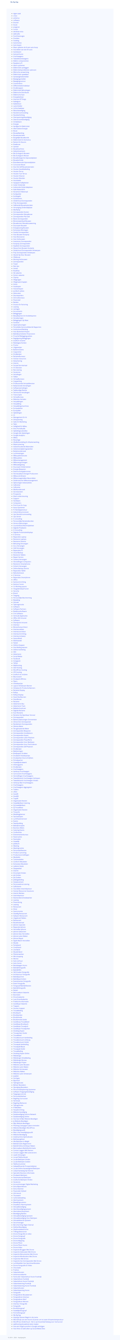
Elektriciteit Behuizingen (21, 90)
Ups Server (17, 517)
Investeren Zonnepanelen (22, 241)
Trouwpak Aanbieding (21, 1044)
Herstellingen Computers (22, 562)
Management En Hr (20, 417)
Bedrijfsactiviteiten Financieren (24, 334)
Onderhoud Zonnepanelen (22, 201)
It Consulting (17, 530)
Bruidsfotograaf (18, 1308)
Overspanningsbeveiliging (22, 117)
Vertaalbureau (18, 397)
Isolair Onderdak (19, 185)
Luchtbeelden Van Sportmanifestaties (26, 1263)
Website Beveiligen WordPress (24, 1128)
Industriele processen (21, 512)
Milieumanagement (20, 460)
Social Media (17, 656)
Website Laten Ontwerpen (22, 1074)
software (16, 20)
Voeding (16, 41)
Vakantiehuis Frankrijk (21, 1279)
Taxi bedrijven (18, 817)
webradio (16, 34)
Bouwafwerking (18, 133)
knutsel (15, 23)
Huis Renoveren (19, 237)
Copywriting (17, 381)
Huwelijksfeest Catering (21, 803)
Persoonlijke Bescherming (22, 598)
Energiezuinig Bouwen (21, 228)
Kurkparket (17, 194)
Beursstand (17, 677)
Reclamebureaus (19, 356)
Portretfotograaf (19, 1313)
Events (15, 821)
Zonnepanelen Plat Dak (21, 217)
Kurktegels (17, 196)
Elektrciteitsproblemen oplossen (24, 70)
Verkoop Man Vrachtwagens (23, 783)
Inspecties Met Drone (20, 1259)
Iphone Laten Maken (20, 936)
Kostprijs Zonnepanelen (21, 244)
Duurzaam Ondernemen (22, 467)
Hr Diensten (17, 368)
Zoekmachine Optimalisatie (23, 1137)
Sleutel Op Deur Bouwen (22, 255)
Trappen (16, 1006)
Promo (15, 345)
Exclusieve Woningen (20, 230)
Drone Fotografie (19, 1238)
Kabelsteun (17, 104)
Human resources (19, 359)
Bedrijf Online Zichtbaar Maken (24, 1146)
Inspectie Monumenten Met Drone (25, 1254)
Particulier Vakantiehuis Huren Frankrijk (27, 1277)
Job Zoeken (17, 877)
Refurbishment (18, 573)
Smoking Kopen (18, 1031)
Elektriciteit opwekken (21, 74)
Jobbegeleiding (18, 880)
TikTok (15, 663)
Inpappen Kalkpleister (21, 183)
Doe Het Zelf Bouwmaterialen (23, 167)
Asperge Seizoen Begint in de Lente (25, 1317)
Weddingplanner (19, 814)
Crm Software (18, 614)
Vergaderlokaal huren (21, 589)
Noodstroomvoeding (20, 113)
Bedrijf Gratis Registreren (22, 1144)
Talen (15, 424)
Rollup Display (18, 695)
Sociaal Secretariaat (20, 365)
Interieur (16, 625)
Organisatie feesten (20, 801)
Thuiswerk (17, 1196)
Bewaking (16, 600)
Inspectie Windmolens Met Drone (25, 1256)
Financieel (16, 300)
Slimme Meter (18, 726)
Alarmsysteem (18, 1200)
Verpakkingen (18, 401)
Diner (15, 909)
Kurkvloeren (17, 198)
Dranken (16, 38)
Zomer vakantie (18, 275)
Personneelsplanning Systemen (24, 1089)
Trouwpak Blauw (19, 1047)
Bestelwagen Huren (20, 965)
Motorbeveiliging (19, 110)
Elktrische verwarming (21, 72)
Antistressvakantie (19, 1274)
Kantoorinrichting (19, 582)
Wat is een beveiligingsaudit (23, 1132)
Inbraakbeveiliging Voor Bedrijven (25, 1218)
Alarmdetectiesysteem (21, 1211)
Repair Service (18, 557)
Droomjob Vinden (19, 873)
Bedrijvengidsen (19, 1139)
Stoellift (16, 796)
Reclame (16, 701)
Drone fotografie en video (22, 1234)
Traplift (15, 798)
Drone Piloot (17, 1243)
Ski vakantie (17, 273)
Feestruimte (17, 837)
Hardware (16, 501)
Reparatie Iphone (19, 927)
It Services (16, 575)
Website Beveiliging (20, 1135)
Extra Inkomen (18, 1189)
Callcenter (16, 485)
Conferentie (17, 832)
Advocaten (17, 293)
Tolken (15, 377)
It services (16, 535)
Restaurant (17, 907)
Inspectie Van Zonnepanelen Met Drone (27, 1261)
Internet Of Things (19, 99)
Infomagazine (18, 765)
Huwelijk (16, 841)
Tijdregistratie (18, 1083)
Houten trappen (19, 1008)
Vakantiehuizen (18, 1272)
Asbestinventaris (19, 151)
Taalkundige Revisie (20, 390)
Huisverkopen (18, 289)
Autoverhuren (18, 54)
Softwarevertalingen (20, 388)
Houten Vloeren (19, 176)
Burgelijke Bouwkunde (21, 138)
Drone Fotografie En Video (22, 1265)
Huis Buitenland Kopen (21, 332)
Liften (15, 792)
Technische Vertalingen (21, 392)
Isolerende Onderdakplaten (23, 187)
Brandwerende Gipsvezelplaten (24, 162)
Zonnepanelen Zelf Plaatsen (23, 747)
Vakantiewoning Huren (21, 1290)
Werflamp (16, 210)
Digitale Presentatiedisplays (23, 532)
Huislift (15, 794)
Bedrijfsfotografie (19, 968)
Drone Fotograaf (19, 1236)
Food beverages (19, 36)
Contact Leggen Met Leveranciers (25, 1153)
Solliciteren (17, 886)
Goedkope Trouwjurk (20, 1026)
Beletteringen (18, 751)
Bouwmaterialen (19, 135)
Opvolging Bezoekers (20, 1087)
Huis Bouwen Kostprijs (21, 235)
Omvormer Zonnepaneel (22, 722)
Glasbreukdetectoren (20, 1229)
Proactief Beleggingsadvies (22, 336)
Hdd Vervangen (18, 548)
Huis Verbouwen (19, 239)
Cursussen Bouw (19, 165)
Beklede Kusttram (19, 708)
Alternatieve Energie (20, 129)
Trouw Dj (16, 812)
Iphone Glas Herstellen (21, 934)
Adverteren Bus (18, 704)
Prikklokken (17, 1108)
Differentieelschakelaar (21, 86)
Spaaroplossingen (19, 325)
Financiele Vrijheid (19, 1191)
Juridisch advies (18, 291)
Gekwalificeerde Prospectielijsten (25, 1166)
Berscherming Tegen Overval (23, 1225)
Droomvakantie (18, 997)
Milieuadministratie (20, 456)
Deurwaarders (18, 295)
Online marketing (19, 650)
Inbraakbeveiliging (19, 1207)
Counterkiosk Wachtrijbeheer (23, 526)
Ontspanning (17, 420)
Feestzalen (17, 839)
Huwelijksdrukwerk (20, 762)
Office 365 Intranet (19, 618)
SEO (14, 652)
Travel (15, 264)
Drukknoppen (18, 88)
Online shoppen (19, 645)
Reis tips (16, 266)
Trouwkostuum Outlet (21, 1042)
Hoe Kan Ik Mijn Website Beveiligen (25, 1119)
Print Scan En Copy (20, 505)
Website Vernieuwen (20, 1069)
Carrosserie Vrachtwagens (22, 774)
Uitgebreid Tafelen (19, 918)
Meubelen (16, 857)
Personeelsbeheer (19, 1096)
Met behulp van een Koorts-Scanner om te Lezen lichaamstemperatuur (38, 1320)
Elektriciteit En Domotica (22, 140)
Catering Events (18, 830)
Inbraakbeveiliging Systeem (23, 1216)
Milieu (15, 438)
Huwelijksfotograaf (20, 1311)
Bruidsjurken (17, 1015)
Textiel (15, 643)
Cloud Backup (18, 553)
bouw (15, 25)
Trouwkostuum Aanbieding (22, 1038)
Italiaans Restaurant (20, 916)
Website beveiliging (20, 1112)
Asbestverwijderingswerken (23, 449)
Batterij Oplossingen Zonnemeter (25, 720)
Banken (16, 302)
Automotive (17, 43)
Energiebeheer (18, 97)
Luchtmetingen (18, 453)
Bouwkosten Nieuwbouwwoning (24, 223)
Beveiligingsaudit (19, 1130)
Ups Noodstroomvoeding (22, 514)
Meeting (16, 846)
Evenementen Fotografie (22, 981)
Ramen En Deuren (19, 142)
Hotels (15, 268)
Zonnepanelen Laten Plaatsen (23, 738)
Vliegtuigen (17, 280)
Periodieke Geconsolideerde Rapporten (27, 327)
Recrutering (17, 370)
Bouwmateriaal (18, 923)
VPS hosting (17, 672)
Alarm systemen (19, 65)
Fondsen (16, 323)
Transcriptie (17, 395)
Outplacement (18, 882)
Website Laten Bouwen (21, 1065)
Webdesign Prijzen (19, 1062)
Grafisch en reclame (20, 674)
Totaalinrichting (18, 1110)
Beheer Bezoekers (19, 1085)
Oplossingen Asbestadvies (22, 483)
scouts (15, 29)
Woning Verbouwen (20, 259)
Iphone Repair (18, 938)
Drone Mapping (18, 1241)
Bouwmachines (18, 149)
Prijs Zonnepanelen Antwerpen (24, 253)
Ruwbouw (16, 144)
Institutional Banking (20, 329)
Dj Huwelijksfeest (19, 805)
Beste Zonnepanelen (20, 219)
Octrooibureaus (19, 298)
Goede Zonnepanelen (21, 232)
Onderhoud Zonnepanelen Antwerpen (26, 250)
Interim (15, 363)
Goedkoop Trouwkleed (21, 1022)
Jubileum (16, 844)
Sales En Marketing (20, 422)
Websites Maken (19, 1071)
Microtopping (18, 956)
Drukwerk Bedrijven (20, 1175)
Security (16, 591)
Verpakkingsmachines (21, 406)
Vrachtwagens (18, 56)
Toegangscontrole (19, 1094)
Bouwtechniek (18, 160)
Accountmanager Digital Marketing (25, 1184)
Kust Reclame (18, 713)
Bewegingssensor (19, 81)
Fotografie (17, 1293)
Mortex (15, 959)
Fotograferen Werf (19, 1299)
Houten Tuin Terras (20, 174)
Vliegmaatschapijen (20, 282)
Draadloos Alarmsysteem (22, 1205)
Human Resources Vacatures (23, 891)
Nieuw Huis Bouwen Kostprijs (23, 248)
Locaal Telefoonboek (20, 1157)
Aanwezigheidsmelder (21, 77)
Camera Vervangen (20, 559)
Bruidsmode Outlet (20, 1020)
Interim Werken (18, 893)
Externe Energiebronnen (22, 471)
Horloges (16, 1078)
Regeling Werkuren (20, 1103)
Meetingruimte (18, 848)
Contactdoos (17, 83)
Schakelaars (17, 122)
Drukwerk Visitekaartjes (21, 756)
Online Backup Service (21, 568)
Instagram (17, 661)
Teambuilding (18, 823)
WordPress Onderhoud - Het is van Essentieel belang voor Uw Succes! (38, 1322)
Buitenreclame (18, 350)
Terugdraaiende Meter (21, 729)
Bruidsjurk (17, 1013)
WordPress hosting (20, 670)
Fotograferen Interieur (21, 1297)
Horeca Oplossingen (20, 523)
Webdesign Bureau (20, 1060)
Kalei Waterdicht (19, 189)
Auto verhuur (18, 961)
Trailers (16, 789)
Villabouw (16, 257)
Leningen (16, 309)
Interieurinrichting (19, 634)
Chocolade (17, 1268)
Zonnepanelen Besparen (22, 731)
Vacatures (16, 372)
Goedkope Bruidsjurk (20, 1024)
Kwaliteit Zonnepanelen (21, 246)
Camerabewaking (19, 1198)
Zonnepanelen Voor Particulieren (25, 744)
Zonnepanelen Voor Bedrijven (23, 742)
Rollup (15, 692)
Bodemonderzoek (19, 451)
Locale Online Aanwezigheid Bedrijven (26, 1168)
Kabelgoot (17, 101)
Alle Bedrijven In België (21, 1141)
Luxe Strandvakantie (20, 999)
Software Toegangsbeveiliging (23, 1092)
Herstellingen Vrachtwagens (23, 776)
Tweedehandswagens (20, 59)
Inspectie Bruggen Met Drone (23, 1250)
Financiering (17, 902)
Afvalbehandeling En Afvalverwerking (26, 442)
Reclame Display (19, 690)
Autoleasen (17, 52)
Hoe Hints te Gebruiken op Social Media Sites (29, 1329)
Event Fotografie (19, 983)
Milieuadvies (17, 458)
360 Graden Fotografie (21, 972)
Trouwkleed (17, 1035)
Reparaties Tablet (19, 571)
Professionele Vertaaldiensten (24, 383)
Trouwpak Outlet (19, 1049)
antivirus (16, 18)
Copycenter (17, 352)
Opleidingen (17, 413)
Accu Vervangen (19, 546)
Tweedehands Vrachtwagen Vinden (25, 780)
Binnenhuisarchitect (20, 627)
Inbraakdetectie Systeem (22, 1220)
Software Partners (19, 609)
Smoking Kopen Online (21, 1053)
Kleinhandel (17, 641)
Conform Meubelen (20, 862)
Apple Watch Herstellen (21, 941)
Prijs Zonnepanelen (20, 203)
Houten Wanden (19, 178)
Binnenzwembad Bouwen (22, 221)
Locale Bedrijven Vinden (21, 1159)
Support (16, 498)
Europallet (17, 411)
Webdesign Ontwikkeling (22, 1058)
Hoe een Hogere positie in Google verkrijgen (29, 1326)
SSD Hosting (17, 668)
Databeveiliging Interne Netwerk (24, 1114)
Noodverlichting (19, 115)
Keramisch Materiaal (20, 192)
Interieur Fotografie (20, 1304)
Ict (14, 415)
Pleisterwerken (18, 954)
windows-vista (18, 32)
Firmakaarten (18, 760)
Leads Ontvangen (19, 1155)
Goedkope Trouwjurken (21, 1029)
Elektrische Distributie (21, 92)
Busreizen (16, 995)
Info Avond (17, 1193)
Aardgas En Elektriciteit (21, 126)
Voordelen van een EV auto (22, 50)
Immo (15, 284)
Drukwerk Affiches (19, 679)
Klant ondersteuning (20, 496)
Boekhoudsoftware (20, 611)
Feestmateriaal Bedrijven (22, 1177)
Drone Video (17, 1247)
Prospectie (17, 494)
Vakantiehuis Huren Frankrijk (23, 1281)
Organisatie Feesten (20, 810)
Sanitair (16, 147)
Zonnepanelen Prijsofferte (22, 740)
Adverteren (17, 654)
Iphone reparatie (19, 925)
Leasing (16, 307)
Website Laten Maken (20, 1067)
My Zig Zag (14, 2)
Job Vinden (17, 875)
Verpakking (17, 404)
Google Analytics (19, 435)
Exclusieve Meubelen (20, 864)
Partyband (17, 945)
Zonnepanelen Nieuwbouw (22, 214)
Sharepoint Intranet (20, 623)
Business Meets (18, 828)
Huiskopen (17, 286)
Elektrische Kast (18, 95)
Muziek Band (17, 952)
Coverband (17, 947)
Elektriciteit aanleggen (21, 68)
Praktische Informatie (20, 1002)
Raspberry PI (17, 63)
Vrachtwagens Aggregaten (22, 787)
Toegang (16, 595)
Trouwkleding (18, 1011)
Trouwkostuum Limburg (21, 1040)
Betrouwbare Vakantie (21, 992)
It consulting (17, 519)
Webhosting (17, 665)
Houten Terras (18, 171)
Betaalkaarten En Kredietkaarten (24, 316)
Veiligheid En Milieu (20, 426)
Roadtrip (16, 271)
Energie (16, 124)
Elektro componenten (21, 61)
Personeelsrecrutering (21, 884)
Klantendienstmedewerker (22, 898)
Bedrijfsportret (18, 977)
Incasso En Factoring (20, 304)
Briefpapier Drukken (20, 753)
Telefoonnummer (19, 1164)
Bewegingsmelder (19, 79)
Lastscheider (17, 106)
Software (16, 607)
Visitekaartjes (18, 683)
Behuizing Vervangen (20, 544)
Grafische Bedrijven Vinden (22, 1180)
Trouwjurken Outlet (20, 1033)
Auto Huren (17, 963)
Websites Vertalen (19, 399)
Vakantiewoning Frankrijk (22, 1283)
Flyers (15, 681)
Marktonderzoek (19, 489)
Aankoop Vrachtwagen (21, 771)
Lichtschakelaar (18, 108)
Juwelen (16, 1076)
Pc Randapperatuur (20, 510)
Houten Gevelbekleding (21, 169)
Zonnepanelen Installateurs (23, 733)
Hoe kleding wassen (20, 647)
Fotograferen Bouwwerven (22, 1295)
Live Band (16, 950)
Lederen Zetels (18, 866)
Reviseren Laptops (19, 539)
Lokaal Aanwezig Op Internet (23, 1171)
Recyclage (16, 440)
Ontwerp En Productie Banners (24, 688)
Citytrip (15, 277)
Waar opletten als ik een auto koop (25, 47)
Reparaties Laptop (19, 537)
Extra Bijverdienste (20, 1186)
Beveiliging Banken (19, 1214)
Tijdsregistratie (18, 605)
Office (15, 580)
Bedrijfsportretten (19, 979)
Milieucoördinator (19, 476)
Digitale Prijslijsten (19, 528)
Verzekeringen (18, 318)
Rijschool (16, 1080)
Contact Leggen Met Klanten (23, 1150)
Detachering (17, 361)
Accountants (17, 311)
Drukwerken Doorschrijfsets (23, 758)
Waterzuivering (18, 444)
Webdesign (17, 1056)
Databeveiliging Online (21, 1117)
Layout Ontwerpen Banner (22, 686)
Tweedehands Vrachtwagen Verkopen (26, 778)
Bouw (15, 131)
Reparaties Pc (18, 550)
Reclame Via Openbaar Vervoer (24, 715)
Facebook (16, 659)
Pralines (16, 1270)
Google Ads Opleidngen (21, 433)
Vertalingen (17, 374)
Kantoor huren (18, 584)
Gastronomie (18, 911)
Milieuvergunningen (20, 462)
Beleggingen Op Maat (20, 320)
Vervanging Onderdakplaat (22, 207)
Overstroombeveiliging (21, 120)
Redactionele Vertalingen (22, 386)
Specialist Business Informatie (23, 1173)
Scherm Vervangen (20, 566)
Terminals (16, 1101)
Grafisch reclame (19, 341)
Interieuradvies (18, 629)
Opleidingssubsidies (20, 431)
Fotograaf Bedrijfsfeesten (22, 986)
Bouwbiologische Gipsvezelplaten (25, 158)
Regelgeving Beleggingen (22, 338)
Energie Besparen (19, 469)
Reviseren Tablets (19, 555)
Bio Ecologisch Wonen (21, 156)
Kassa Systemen (19, 508)
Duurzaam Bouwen (20, 226)
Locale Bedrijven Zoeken (21, 1162)
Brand (15, 593)
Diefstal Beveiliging (20, 1227)
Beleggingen (17, 314)
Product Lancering (19, 853)
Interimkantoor (18, 895)
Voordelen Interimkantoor (22, 889)
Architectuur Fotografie (21, 974)
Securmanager (18, 1223)
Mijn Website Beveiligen (21, 1123)
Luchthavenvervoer (20, 819)
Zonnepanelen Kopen (20, 735)
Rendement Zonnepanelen (22, 724)
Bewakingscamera (19, 1202)
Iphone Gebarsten (19, 932)
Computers (17, 503)
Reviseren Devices (19, 541)
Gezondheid (17, 638)
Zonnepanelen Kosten (21, 212)
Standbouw (17, 699)
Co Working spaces (20, 586)
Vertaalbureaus (18, 379)
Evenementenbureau (20, 835)
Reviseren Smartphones (21, 564)
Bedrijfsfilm (17, 970)
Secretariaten (18, 492)
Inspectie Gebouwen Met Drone (24, 1252)
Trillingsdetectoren (20, 1232)
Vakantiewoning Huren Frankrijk (24, 1286)
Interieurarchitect (19, 632)
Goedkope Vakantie (20, 1004)
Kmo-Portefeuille (19, 429)
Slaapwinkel (17, 868)
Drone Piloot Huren (20, 1245)
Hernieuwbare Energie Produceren (25, 474)
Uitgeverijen (17, 347)
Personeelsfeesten (19, 850)
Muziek (15, 943)
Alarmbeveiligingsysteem (22, 1209)
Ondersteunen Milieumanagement (25, 480)
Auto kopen (17, 45)
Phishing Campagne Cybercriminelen (26, 1126)
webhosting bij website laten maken (26, 1324)
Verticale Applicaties (20, 616)
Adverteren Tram (19, 706)
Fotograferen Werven (20, 1302)
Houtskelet (17, 180)
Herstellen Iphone (19, 929)
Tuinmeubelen (18, 859)
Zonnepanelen (18, 262)
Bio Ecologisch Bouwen (21, 153)
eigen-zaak (17, 14)
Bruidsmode (17, 1017)
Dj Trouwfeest (18, 808)
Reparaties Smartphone (21, 577)
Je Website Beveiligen (20, 1121)
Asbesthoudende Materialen (23, 447)
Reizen (15, 990)
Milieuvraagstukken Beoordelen (24, 478)
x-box (15, 16)
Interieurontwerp (19, 636)
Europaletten (18, 408)
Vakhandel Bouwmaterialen (23, 205)
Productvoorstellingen (21, 855)
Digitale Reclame (19, 711)
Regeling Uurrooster (20, 1099)
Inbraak (16, 602)
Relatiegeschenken (20, 343)
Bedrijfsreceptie (18, 826)
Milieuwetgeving (19, 465)
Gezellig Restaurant (20, 914)
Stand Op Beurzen (19, 697)
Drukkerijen (17, 354)
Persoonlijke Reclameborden (23, 521)
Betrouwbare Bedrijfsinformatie (24, 1148)
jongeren (16, 27)
